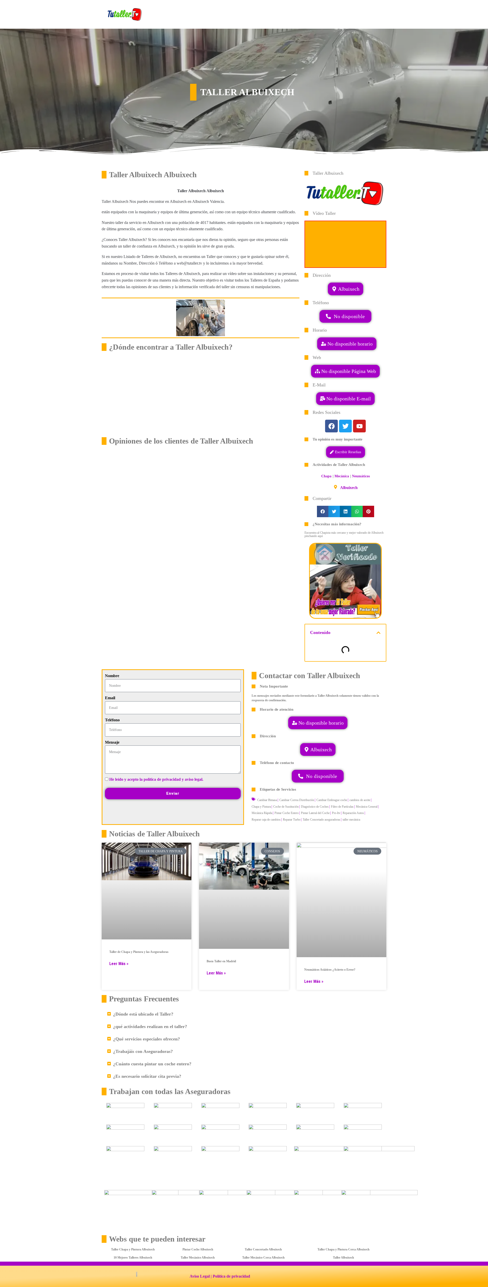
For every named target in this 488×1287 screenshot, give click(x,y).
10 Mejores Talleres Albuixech (133, 1257)
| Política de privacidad (230, 1276)
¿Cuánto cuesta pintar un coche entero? (152, 1063)
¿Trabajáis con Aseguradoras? (143, 1051)
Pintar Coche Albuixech (197, 1249)
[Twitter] (345, 426)
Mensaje (112, 742)
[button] (345, 398)
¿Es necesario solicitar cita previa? (147, 1076)
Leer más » (118, 963)
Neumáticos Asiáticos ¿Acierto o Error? (329, 969)
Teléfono (112, 720)
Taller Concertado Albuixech (263, 1249)
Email (110, 698)
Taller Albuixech (343, 1257)
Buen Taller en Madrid (221, 961)
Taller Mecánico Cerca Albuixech (263, 1257)
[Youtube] (359, 426)
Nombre (112, 676)
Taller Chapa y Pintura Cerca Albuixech (343, 1249)
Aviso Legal (200, 1276)
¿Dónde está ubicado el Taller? (143, 1014)
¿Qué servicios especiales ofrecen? (146, 1038)
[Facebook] (331, 426)
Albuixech (349, 487)
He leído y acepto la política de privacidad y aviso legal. (156, 779)
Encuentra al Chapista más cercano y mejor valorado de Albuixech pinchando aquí (344, 534)
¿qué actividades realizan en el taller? (150, 1026)
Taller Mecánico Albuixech (198, 1257)
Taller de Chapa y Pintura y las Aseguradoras (139, 952)
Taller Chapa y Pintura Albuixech (133, 1249)
